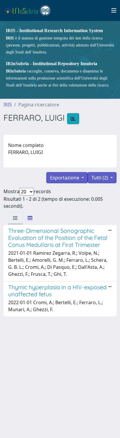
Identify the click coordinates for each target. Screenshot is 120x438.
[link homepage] (30, 11)
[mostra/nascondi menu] (114, 10)
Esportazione (65, 177)
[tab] (15, 218)
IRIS (7, 104)
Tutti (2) (100, 177)
